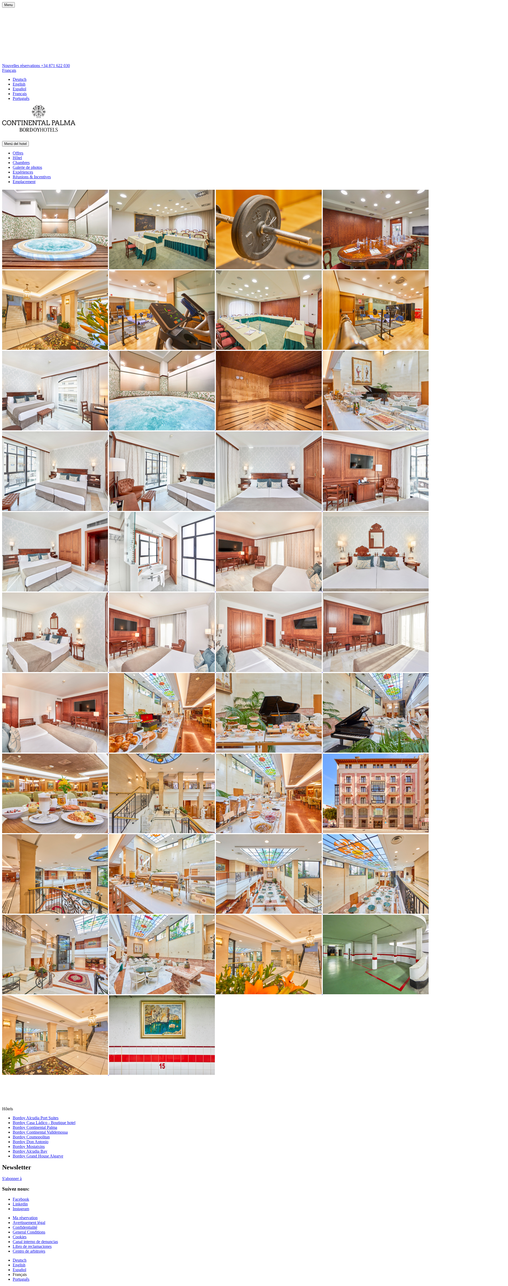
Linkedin (20, 1204)
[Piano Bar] (376, 429)
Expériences (23, 172)
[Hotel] (376, 831)
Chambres (21, 162)
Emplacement (24, 181)
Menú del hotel (15, 144)
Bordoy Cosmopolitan (31, 1137)
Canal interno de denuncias (35, 1241)
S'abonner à (12, 1178)
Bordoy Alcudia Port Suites (35, 1118)
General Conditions (29, 1232)
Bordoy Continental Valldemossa (40, 1132)
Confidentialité (25, 1227)
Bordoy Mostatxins (29, 1146)
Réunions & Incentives (32, 177)
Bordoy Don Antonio (30, 1141)
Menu (8, 5)
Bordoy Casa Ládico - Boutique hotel (44, 1122)
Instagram (21, 1209)
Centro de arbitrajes (29, 1251)
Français (9, 70)
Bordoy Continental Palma (35, 1127)
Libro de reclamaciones (32, 1246)
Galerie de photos (27, 167)
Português (21, 98)
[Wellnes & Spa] (55, 268)
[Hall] (55, 348)
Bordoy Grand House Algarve (38, 1156)
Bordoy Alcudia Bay (30, 1151)
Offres (18, 153)
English (19, 84)
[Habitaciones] (55, 429)
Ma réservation (25, 1218)
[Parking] (376, 993)
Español (19, 89)
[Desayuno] (162, 751)
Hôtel (17, 158)
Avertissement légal (29, 1222)
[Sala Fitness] (269, 268)
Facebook (21, 1199)
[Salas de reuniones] (162, 268)
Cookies (19, 1237)
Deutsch (19, 79)
